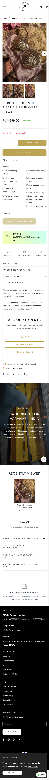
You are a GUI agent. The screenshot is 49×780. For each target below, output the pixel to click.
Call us (26, 337)
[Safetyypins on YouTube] (19, 739)
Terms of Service (9, 687)
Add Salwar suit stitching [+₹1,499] (10, 190)
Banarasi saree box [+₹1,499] (35, 179)
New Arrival (7, 670)
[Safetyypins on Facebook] (4, 739)
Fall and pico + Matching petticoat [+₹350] (11, 181)
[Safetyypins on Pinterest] (9, 739)
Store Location (8, 661)
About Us (6, 656)
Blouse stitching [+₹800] (11, 172)
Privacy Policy (8, 691)
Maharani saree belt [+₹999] (36, 172)
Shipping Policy (8, 704)
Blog (4, 665)
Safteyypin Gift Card (10, 674)
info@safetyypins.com (11, 630)
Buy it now (24, 152)
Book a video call (26, 352)
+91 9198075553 (9, 619)
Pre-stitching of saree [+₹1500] (35, 187)
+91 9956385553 (24, 619)
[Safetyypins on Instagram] (14, 739)
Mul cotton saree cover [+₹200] (10, 197)
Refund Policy (8, 696)
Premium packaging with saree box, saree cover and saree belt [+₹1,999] (35, 198)
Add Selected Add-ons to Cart (19, 221)
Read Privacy (33, 766)
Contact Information (10, 700)
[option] (24, 52)
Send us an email (26, 344)
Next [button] (44, 53)
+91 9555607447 (38, 619)
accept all (12, 773)
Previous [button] (5, 53)
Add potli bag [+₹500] (37, 207)
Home (5, 18)
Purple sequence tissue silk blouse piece (24, 506)
